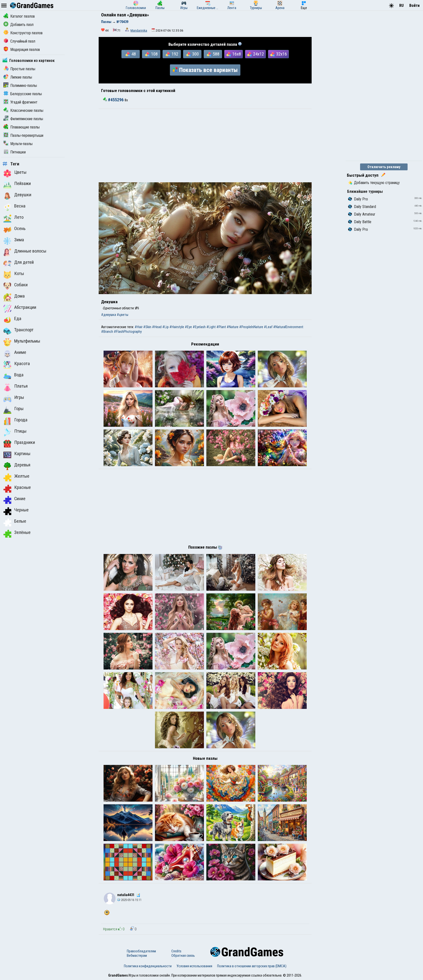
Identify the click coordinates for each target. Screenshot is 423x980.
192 (175, 54)
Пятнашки (18, 152)
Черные (21, 510)
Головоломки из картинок (32, 60)
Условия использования (194, 966)
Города (20, 420)
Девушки (22, 194)
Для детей (24, 262)
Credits (176, 951)
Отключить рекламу (383, 167)
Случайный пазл (22, 41)
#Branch (107, 331)
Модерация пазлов (25, 49)
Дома (19, 296)
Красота (22, 363)
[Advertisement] (205, 145)
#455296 (116, 99)
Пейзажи (22, 183)
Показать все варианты (208, 70)
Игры (19, 397)
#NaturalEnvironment (288, 327)
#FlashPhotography (128, 331)
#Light (211, 327)
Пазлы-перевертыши (26, 135)
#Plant (221, 327)
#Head (157, 327)
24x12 (258, 54)
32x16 (281, 54)
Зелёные (22, 532)
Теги (14, 164)
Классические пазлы (26, 110)
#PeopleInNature (251, 327)
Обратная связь (183, 955)
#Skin (147, 327)
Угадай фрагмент (23, 102)
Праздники (24, 442)
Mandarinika (138, 30)
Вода (19, 375)
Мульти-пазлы (21, 143)
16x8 (236, 54)
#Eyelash (199, 327)
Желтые (21, 476)
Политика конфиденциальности (148, 966)
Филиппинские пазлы (26, 118)
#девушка (108, 314)
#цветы (122, 314)
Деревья (22, 465)
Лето (19, 217)
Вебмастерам (137, 955)
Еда (17, 318)
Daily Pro (361, 199)
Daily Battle (362, 221)
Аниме (20, 352)
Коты (19, 273)
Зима (19, 239)
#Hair (138, 327)
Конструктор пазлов (26, 33)
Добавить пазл (22, 24)
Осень (19, 228)
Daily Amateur (364, 214)
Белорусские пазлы (26, 94)
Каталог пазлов (22, 16)
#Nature (232, 327)
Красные (22, 487)
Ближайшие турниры (365, 191)
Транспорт (24, 330)
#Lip (165, 327)
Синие (19, 498)
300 (195, 54)
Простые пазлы (22, 69)
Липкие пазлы (21, 77)
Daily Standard (365, 206)
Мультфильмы (27, 341)
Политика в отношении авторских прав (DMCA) (251, 966)
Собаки (21, 285)
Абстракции (25, 307)
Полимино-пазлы (23, 85)
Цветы (20, 172)
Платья (21, 386)
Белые (20, 521)
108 (154, 54)
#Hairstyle (176, 327)
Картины (22, 453)
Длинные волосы (30, 251)
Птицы (20, 431)
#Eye (188, 327)
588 (216, 54)
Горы (19, 408)
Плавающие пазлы (25, 127)
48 (133, 54)
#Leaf (268, 327)
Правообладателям (141, 951)
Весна (19, 206)
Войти (414, 5)
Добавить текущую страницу (377, 182)
